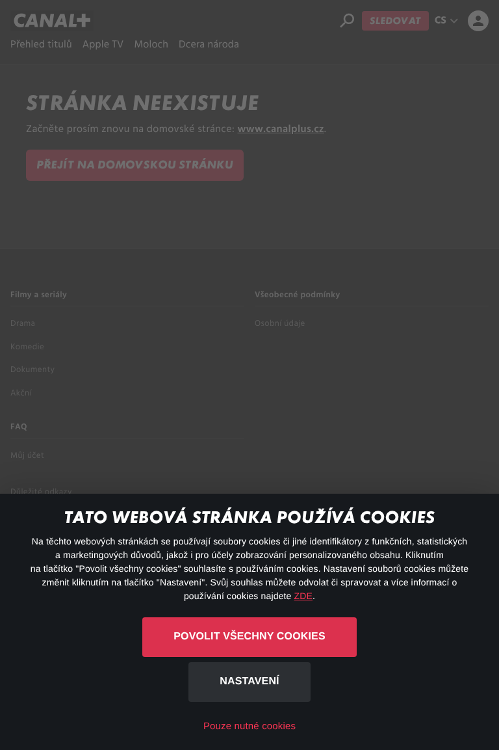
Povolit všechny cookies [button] (249, 636)
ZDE (303, 596)
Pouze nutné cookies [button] (249, 726)
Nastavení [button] (249, 681)
